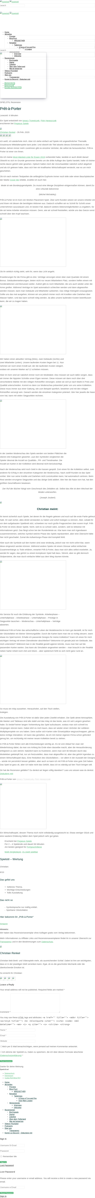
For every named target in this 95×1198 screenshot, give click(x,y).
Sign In (3, 1196)
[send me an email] (10, 136)
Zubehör (12, 1117)
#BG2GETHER (19, 41)
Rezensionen (10, 1110)
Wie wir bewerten (16, 1121)
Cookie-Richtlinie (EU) (13, 1078)
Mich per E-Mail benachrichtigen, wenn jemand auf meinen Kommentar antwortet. (40, 1046)
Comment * (5, 1012)
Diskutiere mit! (6, 774)
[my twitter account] (7, 136)
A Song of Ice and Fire (27, 47)
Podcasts (9, 1126)
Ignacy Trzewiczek (31, 120)
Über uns (8, 1128)
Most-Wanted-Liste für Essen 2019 (29, 157)
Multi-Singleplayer (13, 852)
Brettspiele (14, 1112)
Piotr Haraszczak (48, 120)
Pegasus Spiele (21, 123)
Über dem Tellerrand (17, 1119)
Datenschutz (47, 942)
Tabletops (18, 45)
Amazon (4, 924)
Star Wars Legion (25, 49)
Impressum (9, 1076)
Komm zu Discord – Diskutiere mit (18, 1133)
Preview (12, 36)
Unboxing (17, 1107)
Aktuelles (8, 34)
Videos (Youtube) (12, 1124)
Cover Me (14, 180)
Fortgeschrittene (34, 847)
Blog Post (13, 38)
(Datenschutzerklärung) (11, 1055)
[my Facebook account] (4, 136)
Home (7, 32)
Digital (11, 1114)
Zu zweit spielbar (30, 852)
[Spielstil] (9, 2)
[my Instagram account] (1, 136)
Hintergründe (14, 1103)
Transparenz (6, 942)
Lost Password (7, 1165)
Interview (18, 1105)
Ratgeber (12, 43)
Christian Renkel (7, 132)
